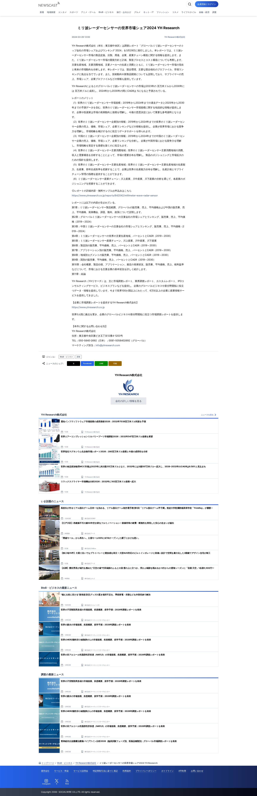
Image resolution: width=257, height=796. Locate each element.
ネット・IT (148, 12)
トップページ (48, 763)
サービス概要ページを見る (234, 789)
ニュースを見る (207, 415)
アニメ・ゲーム (88, 12)
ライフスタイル (188, 12)
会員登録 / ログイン (206, 4)
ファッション (163, 12)
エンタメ (62, 12)
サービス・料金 (61, 771)
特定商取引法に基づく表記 (105, 771)
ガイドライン (167, 771)
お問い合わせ (197, 771)
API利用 (182, 771)
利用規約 (127, 771)
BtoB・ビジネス (106, 12)
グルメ (137, 12)
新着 (42, 12)
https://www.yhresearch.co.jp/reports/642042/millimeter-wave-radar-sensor (115, 195)
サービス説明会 (80, 771)
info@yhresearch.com (108, 345)
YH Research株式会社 (174, 37)
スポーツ (74, 12)
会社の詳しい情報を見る (128, 400)
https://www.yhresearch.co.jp (88, 307)
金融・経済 (204, 12)
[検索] (190, 4)
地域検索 (51, 12)
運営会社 (45, 771)
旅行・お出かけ (124, 12)
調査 (214, 12)
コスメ (175, 12)
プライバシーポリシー (146, 771)
